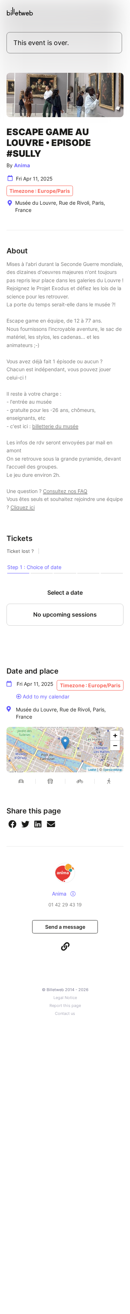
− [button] (115, 745)
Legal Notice (65, 997)
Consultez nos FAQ (65, 491)
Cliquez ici (22, 507)
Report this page (65, 1005)
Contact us (65, 1013)
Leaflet (92, 770)
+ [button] (115, 735)
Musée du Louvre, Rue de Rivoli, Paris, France (61, 713)
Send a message (65, 927)
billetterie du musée (55, 426)
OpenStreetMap (112, 770)
